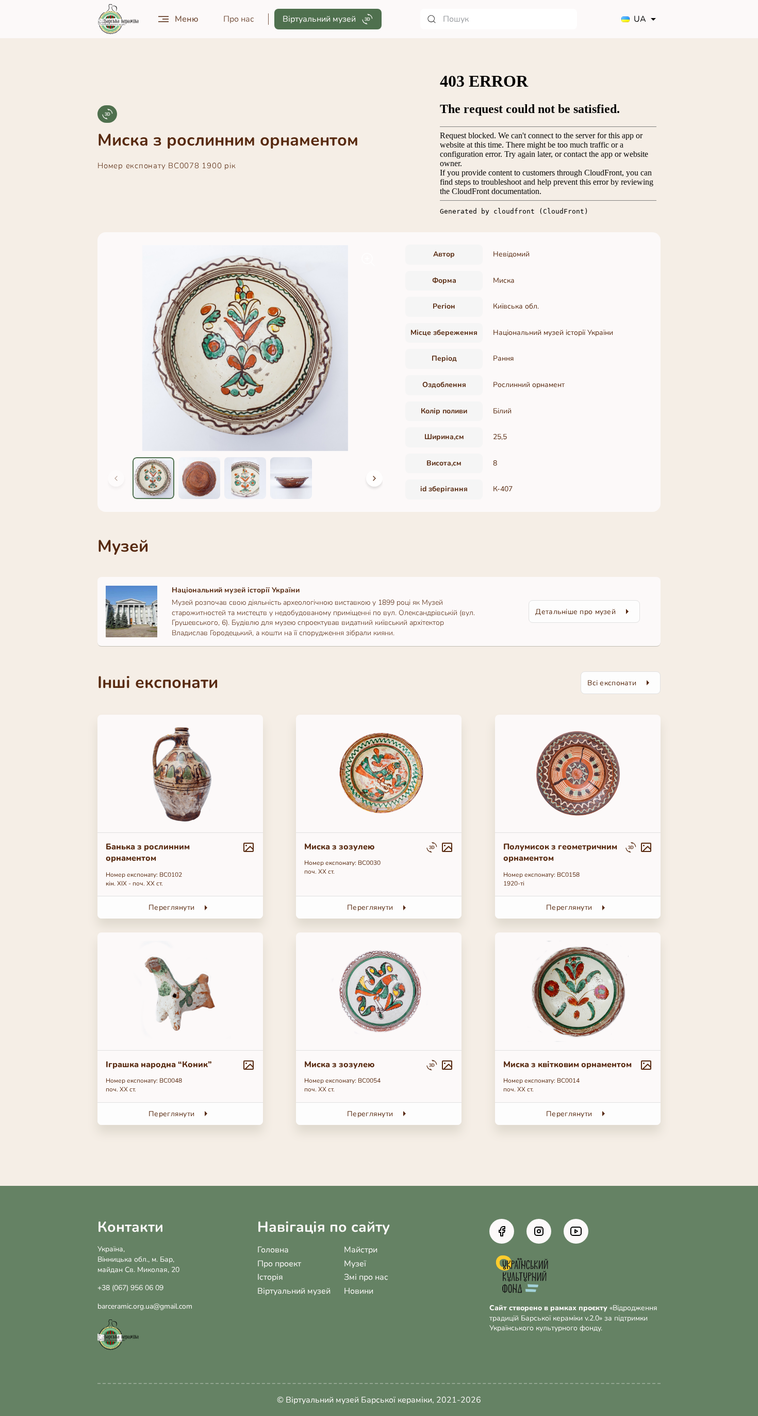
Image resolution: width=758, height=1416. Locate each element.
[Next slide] (374, 478)
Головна (273, 1250)
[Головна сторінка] (118, 19)
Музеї (355, 1263)
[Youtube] (576, 1231)
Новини (358, 1291)
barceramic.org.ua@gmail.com (144, 1306)
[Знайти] (431, 19)
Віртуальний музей (294, 1291)
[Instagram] (538, 1231)
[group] (245, 348)
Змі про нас (366, 1277)
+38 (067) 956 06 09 (130, 1288)
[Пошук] (498, 19)
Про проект (279, 1263)
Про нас (238, 19)
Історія (270, 1277)
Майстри (360, 1250)
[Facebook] (501, 1231)
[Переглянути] (180, 817)
